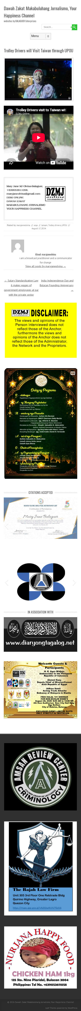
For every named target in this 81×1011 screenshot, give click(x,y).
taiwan (44, 225)
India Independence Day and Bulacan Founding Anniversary (56, 285)
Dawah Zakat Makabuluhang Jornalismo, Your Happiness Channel (40, 12)
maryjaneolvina (23, 225)
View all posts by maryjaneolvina (45, 266)
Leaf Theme (50, 1008)
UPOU (64, 225)
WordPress (72, 1008)
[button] (6, 526)
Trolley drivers (54, 225)
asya (36, 225)
